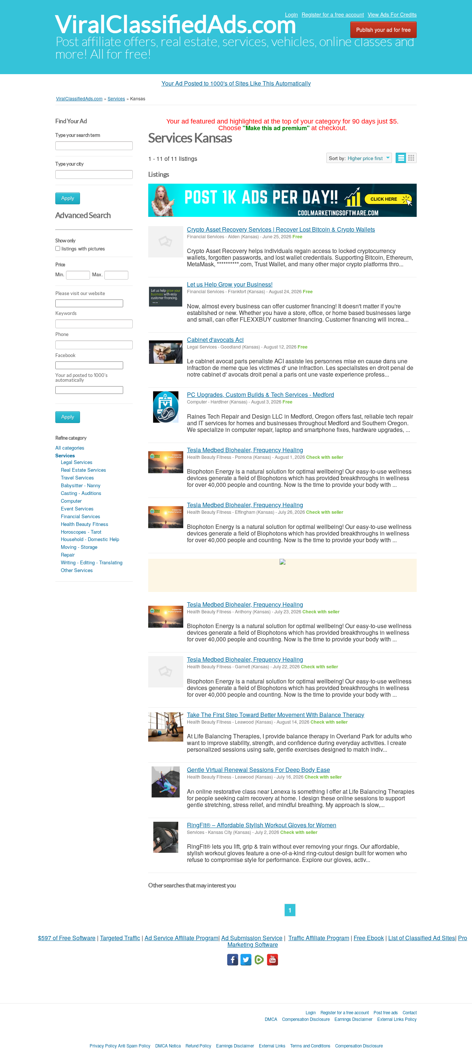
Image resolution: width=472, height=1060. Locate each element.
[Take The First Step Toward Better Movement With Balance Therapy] (165, 727)
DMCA (271, 1019)
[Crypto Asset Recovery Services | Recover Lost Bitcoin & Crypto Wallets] (165, 241)
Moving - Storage (79, 546)
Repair (67, 554)
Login (291, 14)
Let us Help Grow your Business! (230, 284)
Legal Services (77, 461)
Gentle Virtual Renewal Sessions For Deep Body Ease (258, 769)
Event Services (77, 508)
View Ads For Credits (392, 14)
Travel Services (77, 477)
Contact (410, 1012)
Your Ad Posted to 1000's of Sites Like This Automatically (236, 83)
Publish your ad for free (383, 29)
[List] (401, 158)
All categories (69, 447)
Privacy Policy (103, 1046)
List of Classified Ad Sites (421, 937)
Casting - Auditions (81, 492)
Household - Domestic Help (90, 539)
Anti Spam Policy (134, 1046)
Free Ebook (369, 937)
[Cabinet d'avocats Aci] (165, 352)
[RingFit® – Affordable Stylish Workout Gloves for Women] (165, 837)
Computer (71, 500)
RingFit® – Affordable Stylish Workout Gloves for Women (261, 825)
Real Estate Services (83, 469)
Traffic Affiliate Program (318, 937)
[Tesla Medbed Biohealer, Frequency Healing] (165, 462)
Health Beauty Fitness (84, 523)
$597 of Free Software (67, 937)
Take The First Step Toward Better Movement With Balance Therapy (275, 714)
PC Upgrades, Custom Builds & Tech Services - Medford (260, 394)
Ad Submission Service (251, 937)
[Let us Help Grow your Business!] (165, 296)
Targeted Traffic (120, 937)
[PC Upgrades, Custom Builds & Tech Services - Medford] (165, 407)
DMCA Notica (168, 1046)
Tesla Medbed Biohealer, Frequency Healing (245, 450)
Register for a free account (333, 14)
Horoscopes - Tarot (81, 531)
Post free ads (386, 1012)
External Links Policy (397, 1019)
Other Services (77, 570)
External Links (272, 1046)
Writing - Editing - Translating (91, 562)
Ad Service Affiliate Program (181, 937)
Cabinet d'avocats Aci (215, 339)
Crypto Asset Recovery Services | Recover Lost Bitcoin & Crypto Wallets (281, 229)
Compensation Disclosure (306, 1019)
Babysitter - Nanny (81, 485)
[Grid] (411, 158)
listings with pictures (83, 248)
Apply (67, 198)
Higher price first (365, 158)
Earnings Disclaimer (353, 1019)
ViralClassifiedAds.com (175, 24)
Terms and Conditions (310, 1046)
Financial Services (80, 516)
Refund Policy (198, 1046)
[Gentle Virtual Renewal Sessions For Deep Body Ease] (165, 782)
